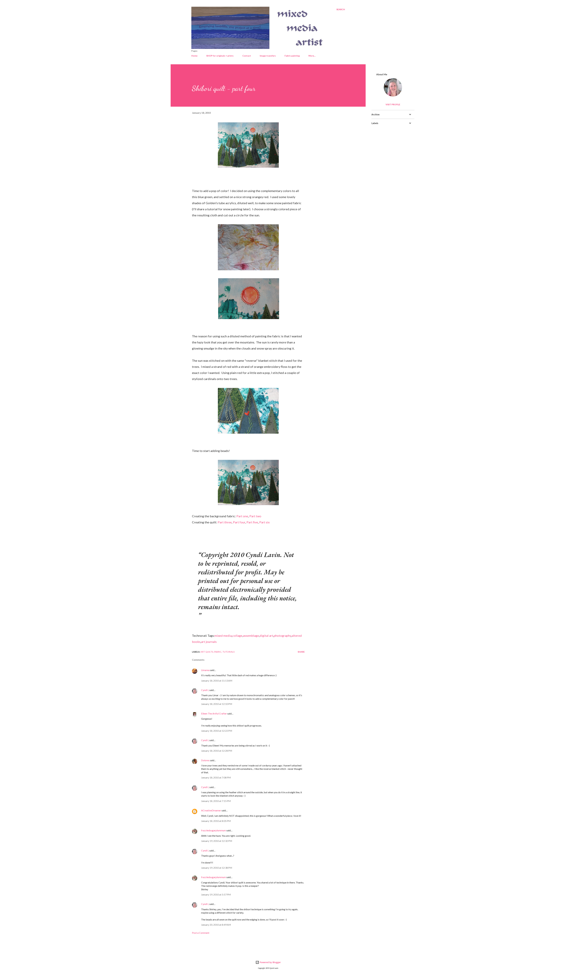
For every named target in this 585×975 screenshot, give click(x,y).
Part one (242, 516)
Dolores (205, 760)
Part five (252, 522)
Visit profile (393, 104)
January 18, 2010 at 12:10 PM (216, 703)
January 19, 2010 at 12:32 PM (216, 840)
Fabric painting (292, 55)
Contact (246, 55)
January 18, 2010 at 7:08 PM (216, 777)
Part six (264, 522)
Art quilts (206, 651)
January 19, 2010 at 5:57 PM (216, 894)
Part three (225, 522)
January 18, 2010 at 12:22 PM (216, 730)
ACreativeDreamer (211, 810)
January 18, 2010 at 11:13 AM (216, 680)
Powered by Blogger (270, 962)
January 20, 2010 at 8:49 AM (216, 924)
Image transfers (268, 55)
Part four (239, 522)
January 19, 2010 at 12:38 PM (216, 867)
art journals (209, 641)
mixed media (223, 635)
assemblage (251, 635)
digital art (266, 635)
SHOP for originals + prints (220, 55)
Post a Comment (200, 932)
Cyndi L (205, 690)
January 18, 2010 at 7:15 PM (216, 800)
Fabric (218, 651)
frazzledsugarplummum (213, 830)
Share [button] (301, 651)
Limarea (205, 670)
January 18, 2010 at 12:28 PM (216, 750)
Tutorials (228, 651)
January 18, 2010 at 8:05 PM (216, 820)
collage (237, 635)
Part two (255, 516)
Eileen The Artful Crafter (214, 713)
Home (194, 55)
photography (282, 635)
